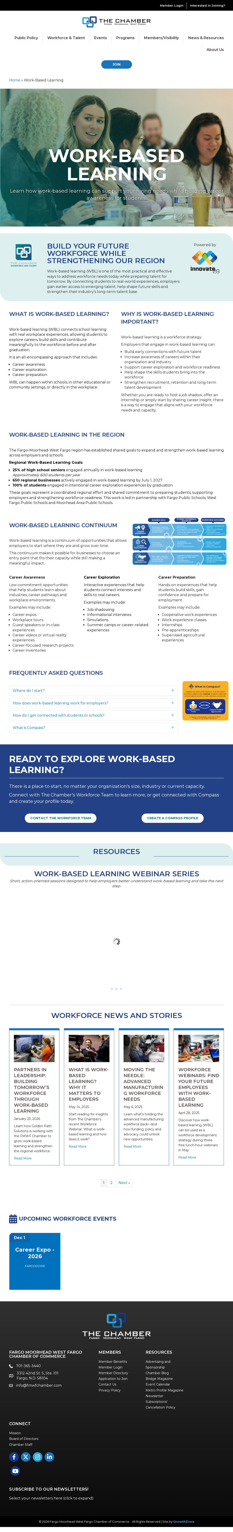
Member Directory (113, 1373)
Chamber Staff (20, 1445)
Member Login (171, 5)
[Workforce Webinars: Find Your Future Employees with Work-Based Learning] (198, 1048)
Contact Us (107, 1384)
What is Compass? (29, 728)
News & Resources (206, 38)
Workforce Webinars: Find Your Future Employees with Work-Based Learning (198, 1087)
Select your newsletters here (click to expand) (51, 1498)
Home (14, 80)
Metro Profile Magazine (164, 1390)
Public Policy (26, 38)
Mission (15, 1433)
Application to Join (113, 1379)
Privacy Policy (110, 1390)
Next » (124, 1183)
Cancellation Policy (160, 1407)
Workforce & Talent (66, 38)
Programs (125, 38)
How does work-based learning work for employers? (60, 703)
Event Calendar (158, 1384)
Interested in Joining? (207, 5)
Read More (23, 1158)
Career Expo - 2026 (34, 1253)
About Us (215, 50)
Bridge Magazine (159, 1379)
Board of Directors (23, 1439)
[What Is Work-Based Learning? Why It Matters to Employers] (89, 1048)
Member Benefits (113, 1362)
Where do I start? (29, 690)
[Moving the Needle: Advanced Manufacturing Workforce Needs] (144, 1048)
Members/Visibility (161, 38)
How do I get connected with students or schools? (58, 715)
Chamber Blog (157, 1373)
